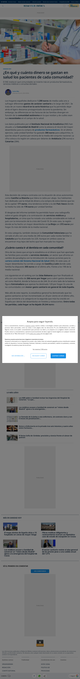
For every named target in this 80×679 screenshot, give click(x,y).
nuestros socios (30, 326)
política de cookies (35, 334)
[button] (40, 349)
